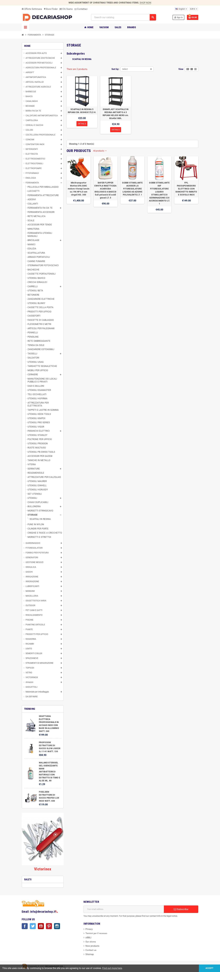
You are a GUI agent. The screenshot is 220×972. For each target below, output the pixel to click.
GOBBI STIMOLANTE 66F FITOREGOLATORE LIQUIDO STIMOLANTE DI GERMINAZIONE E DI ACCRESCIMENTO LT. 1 (159, 193)
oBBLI (88, 937)
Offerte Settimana (32, 9)
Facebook (25, 926)
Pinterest (49, 926)
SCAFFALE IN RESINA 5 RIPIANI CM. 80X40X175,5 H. (82, 110)
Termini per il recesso (96, 933)
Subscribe (182, 909)
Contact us (90, 950)
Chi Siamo (67, 9)
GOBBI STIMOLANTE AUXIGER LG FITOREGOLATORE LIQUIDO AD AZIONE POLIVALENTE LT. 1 (132, 189)
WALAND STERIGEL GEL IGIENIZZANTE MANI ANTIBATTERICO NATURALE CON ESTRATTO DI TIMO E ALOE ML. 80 (49, 771)
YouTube (41, 926)
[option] (78, 184)
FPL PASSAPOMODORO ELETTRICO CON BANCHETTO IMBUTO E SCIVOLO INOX (186, 189)
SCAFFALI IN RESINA (81, 59)
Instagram (57, 926)
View (180, 69)
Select (125, 69)
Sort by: (115, 69)
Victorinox (42, 869)
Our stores (90, 941)
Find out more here (112, 968)
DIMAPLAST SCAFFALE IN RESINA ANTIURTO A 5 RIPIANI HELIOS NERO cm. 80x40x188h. (116, 113)
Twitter (33, 926)
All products (100, 151)
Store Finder (51, 9)
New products (92, 946)
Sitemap (89, 954)
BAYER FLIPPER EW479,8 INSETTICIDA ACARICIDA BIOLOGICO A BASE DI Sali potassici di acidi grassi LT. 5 (105, 190)
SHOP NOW (145, 2)
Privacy (89, 929)
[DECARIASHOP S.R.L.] (48, 17)
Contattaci (82, 9)
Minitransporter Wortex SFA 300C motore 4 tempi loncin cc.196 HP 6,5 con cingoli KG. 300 (78, 189)
